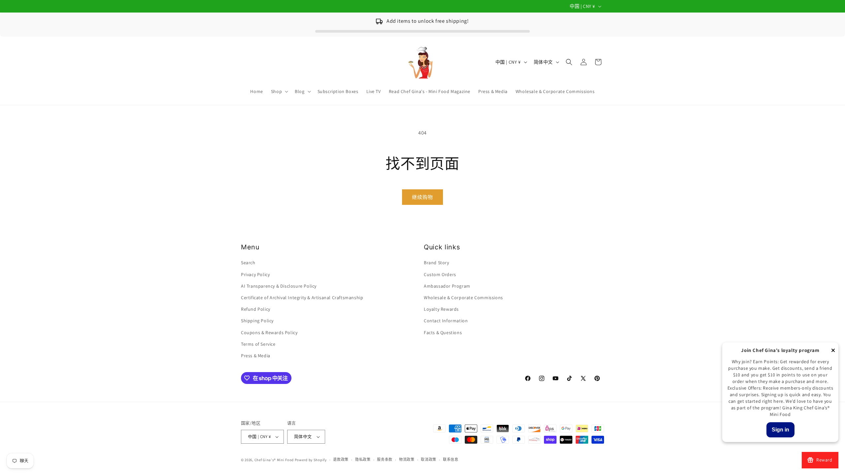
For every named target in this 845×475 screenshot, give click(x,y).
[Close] (833, 351)
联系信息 (450, 459)
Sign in (780, 429)
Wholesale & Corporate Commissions (463, 298)
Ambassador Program (447, 286)
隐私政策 (363, 459)
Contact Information (446, 321)
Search (248, 263)
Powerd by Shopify (311, 460)
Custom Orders (440, 274)
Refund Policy (255, 309)
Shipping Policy (257, 321)
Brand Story (436, 263)
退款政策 (341, 459)
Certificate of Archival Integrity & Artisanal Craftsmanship (302, 298)
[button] (279, 91)
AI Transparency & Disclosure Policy (279, 286)
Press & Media (255, 356)
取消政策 (428, 459)
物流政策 (407, 459)
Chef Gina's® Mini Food (274, 460)
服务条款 (384, 459)
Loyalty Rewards (441, 309)
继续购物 (422, 197)
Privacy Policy (255, 274)
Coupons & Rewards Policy (269, 332)
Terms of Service (258, 344)
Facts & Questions (443, 332)
